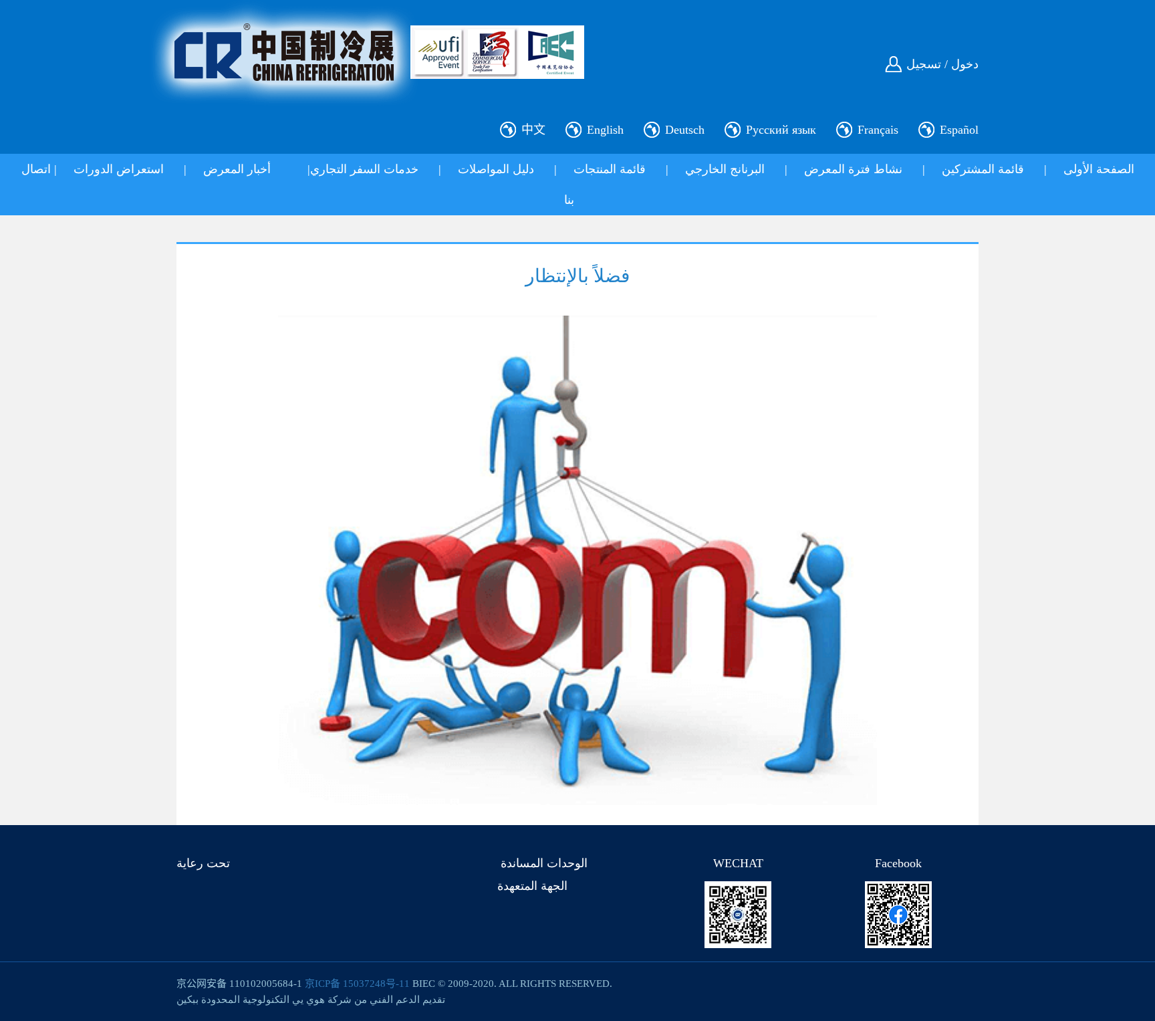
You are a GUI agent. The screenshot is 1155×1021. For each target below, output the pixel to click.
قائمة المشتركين (983, 169)
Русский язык (781, 129)
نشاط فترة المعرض (853, 169)
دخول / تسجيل (942, 64)
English (605, 129)
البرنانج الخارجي (725, 169)
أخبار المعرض (237, 169)
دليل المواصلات (496, 169)
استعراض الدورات (119, 169)
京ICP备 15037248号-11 (357, 983)
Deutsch (684, 129)
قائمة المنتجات (609, 169)
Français (878, 129)
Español (959, 129)
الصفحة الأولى (1098, 169)
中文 (533, 129)
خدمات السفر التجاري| (362, 169)
